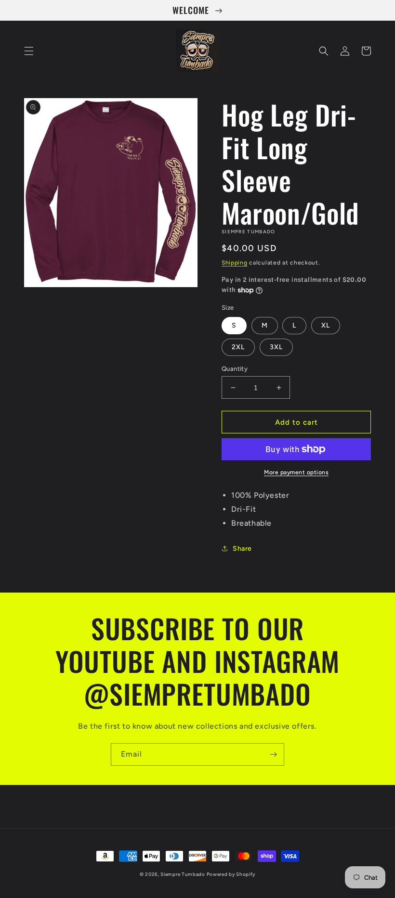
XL (325, 325)
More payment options (296, 472)
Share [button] (242, 548)
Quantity (235, 368)
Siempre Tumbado (183, 874)
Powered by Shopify (231, 874)
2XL (238, 347)
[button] (29, 51)
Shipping (235, 262)
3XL (276, 347)
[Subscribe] (273, 754)
